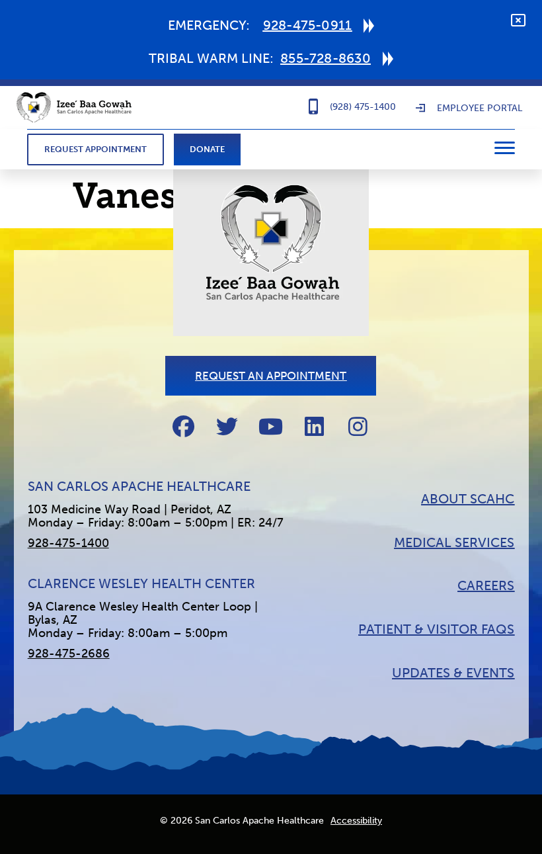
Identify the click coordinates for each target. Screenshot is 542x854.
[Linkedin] (314, 426)
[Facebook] (183, 426)
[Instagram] (358, 426)
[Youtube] (271, 426)
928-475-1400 (68, 543)
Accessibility (356, 820)
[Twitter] (227, 426)
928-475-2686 (69, 653)
